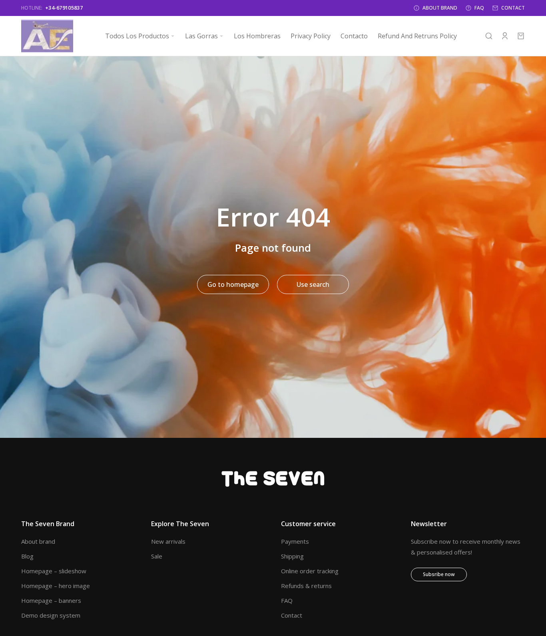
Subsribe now (439, 574)
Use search (313, 284)
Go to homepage (233, 284)
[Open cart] (521, 36)
